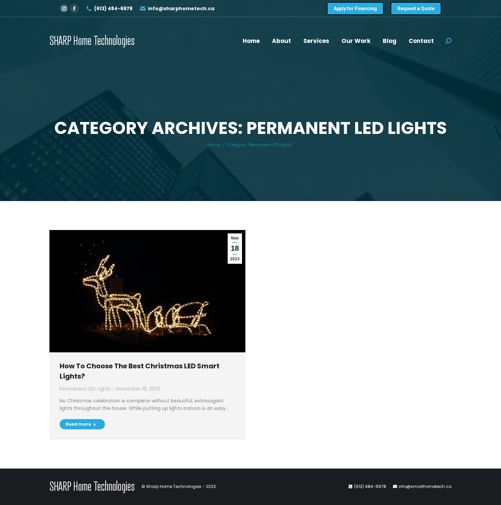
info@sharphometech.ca (181, 8)
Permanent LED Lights (85, 388)
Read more (78, 424)
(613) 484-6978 (113, 8)
